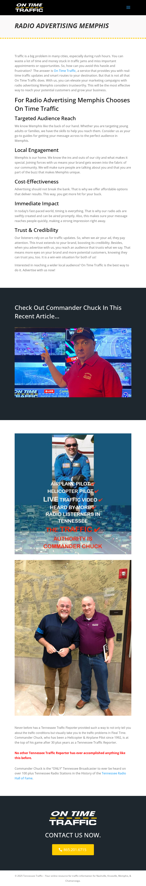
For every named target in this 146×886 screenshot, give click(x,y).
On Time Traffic (65, 71)
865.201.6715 (74, 849)
